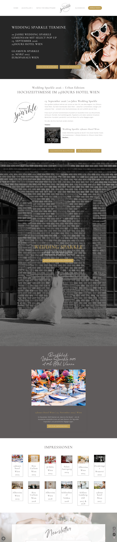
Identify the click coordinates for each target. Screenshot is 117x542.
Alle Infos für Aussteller (89, 151)
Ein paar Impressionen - (58, 426)
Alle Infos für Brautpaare (61, 151)
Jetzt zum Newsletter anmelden (58, 260)
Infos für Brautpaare (47, 67)
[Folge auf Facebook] (114, 531)
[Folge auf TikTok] (114, 534)
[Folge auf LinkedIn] (114, 537)
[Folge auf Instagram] (114, 528)
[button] (75, 135)
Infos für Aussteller (70, 67)
